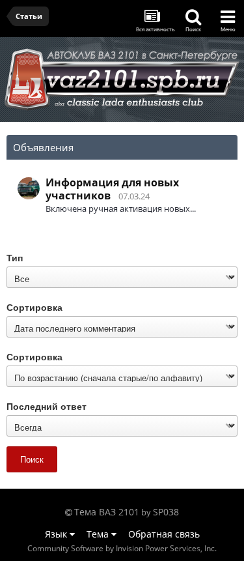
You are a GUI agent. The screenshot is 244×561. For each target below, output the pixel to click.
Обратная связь (164, 534)
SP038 (166, 512)
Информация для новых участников (112, 189)
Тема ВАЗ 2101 (106, 512)
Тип (15, 257)
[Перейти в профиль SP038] (29, 188)
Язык (57, 534)
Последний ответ (47, 405)
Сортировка (34, 306)
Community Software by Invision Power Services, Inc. (122, 548)
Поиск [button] (32, 459)
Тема (99, 534)
